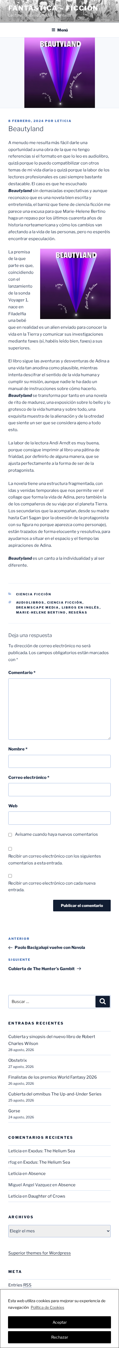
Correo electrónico (28, 777)
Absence (37, 1173)
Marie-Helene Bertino (41, 612)
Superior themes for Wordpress (39, 1253)
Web (12, 805)
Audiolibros (30, 602)
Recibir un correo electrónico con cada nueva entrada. (51, 887)
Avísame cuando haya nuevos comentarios (56, 834)
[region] (59, 1318)
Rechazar (59, 1337)
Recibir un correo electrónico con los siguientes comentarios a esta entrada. (54, 860)
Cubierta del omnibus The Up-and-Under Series (55, 1094)
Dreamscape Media (37, 607)
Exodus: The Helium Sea (51, 1150)
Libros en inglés (81, 607)
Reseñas (78, 612)
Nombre (17, 749)
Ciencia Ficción (33, 594)
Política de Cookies (47, 1307)
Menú (62, 30)
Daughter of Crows (46, 1196)
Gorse (14, 1110)
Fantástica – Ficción (53, 8)
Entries (20, 1285)
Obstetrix (17, 1060)
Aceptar (60, 1322)
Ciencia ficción (64, 602)
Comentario (21, 672)
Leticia (63, 121)
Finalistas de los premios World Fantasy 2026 (52, 1077)
